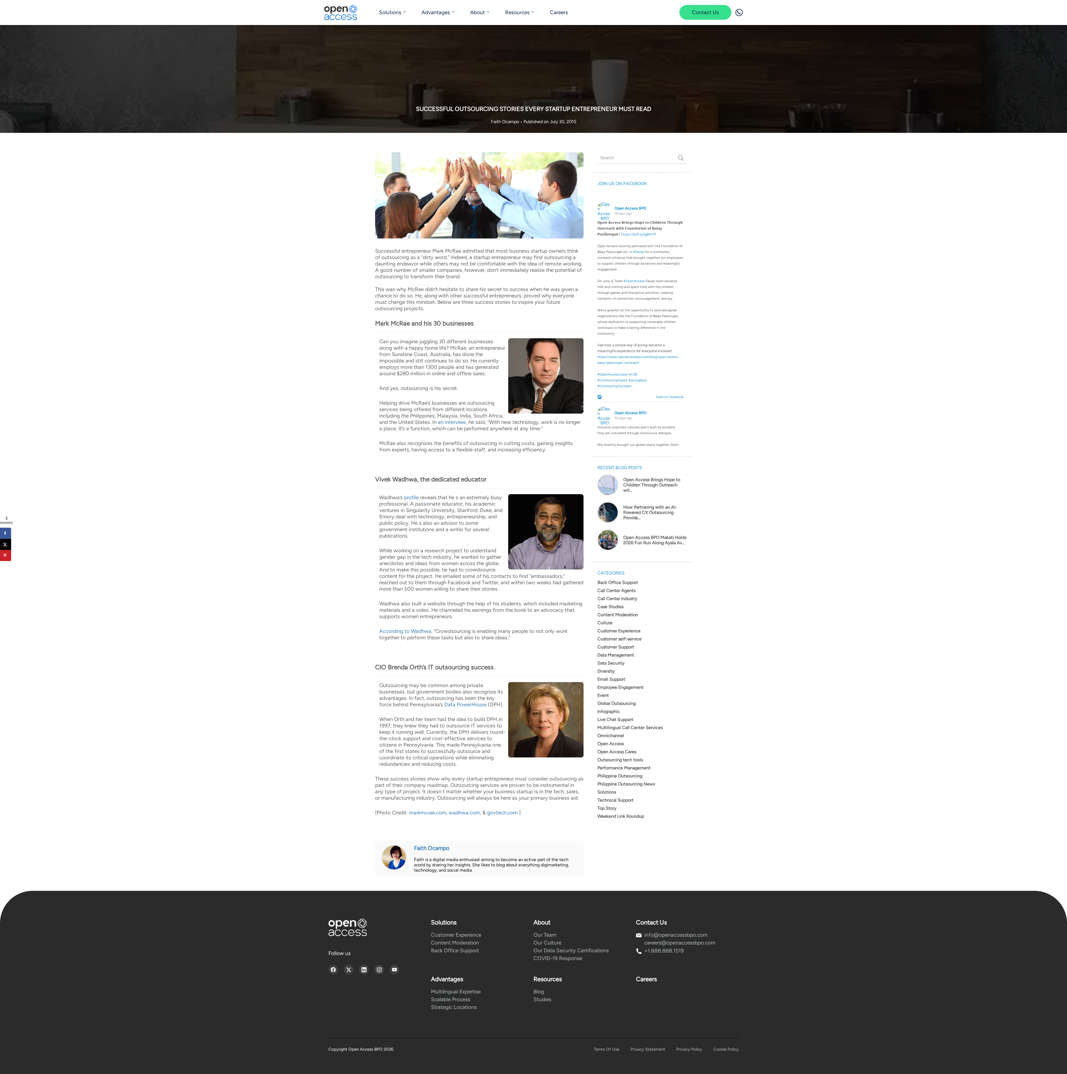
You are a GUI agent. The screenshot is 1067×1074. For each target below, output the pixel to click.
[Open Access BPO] (347, 927)
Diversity (606, 671)
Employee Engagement (620, 687)
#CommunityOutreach (614, 386)
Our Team (545, 935)
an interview (452, 422)
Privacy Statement (647, 1049)
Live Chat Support (615, 719)
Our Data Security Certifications (571, 950)
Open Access (610, 743)
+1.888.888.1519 (664, 951)
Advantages (436, 12)
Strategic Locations (454, 1007)
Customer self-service (619, 639)
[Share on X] (5, 544)
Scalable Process (450, 999)
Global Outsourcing (616, 703)
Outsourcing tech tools (620, 759)
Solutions (390, 12)
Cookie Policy (726, 1049)
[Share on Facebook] (5, 533)
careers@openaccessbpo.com (679, 942)
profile (411, 497)
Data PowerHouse (465, 704)
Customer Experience (618, 630)
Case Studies (610, 606)
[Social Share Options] (600, 397)
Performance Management (623, 767)
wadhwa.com (464, 812)
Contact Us (705, 12)
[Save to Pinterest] (5, 555)
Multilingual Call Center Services (630, 727)
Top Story (606, 808)
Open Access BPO (630, 208)
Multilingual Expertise (456, 991)
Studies (542, 999)
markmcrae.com (427, 812)
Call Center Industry (617, 598)
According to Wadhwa (405, 631)
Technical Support (615, 800)
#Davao (638, 252)
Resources (517, 12)
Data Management (615, 655)
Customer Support (615, 647)
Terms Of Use (606, 1049)
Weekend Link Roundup (620, 816)
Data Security (610, 663)
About (477, 12)
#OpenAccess (634, 281)
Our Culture (547, 942)
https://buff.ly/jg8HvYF (639, 234)
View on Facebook (668, 397)
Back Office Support (617, 582)
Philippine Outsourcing (619, 776)
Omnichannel (610, 735)
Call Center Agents (616, 590)
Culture (604, 622)
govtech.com (502, 812)
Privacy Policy (689, 1049)
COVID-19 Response (558, 958)
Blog (539, 991)
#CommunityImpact (612, 380)
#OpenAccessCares (612, 374)
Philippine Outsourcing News (626, 784)
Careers (559, 12)
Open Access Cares (616, 751)
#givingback (638, 380)
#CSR (633, 374)
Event (603, 695)
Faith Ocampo (505, 121)
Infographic (608, 711)
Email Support (611, 679)
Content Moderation (617, 614)
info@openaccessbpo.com (675, 935)
